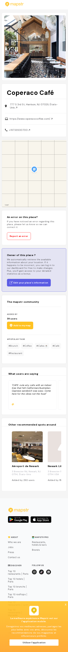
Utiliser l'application (34, 642)
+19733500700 (18, 130)
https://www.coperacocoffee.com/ (30, 118)
